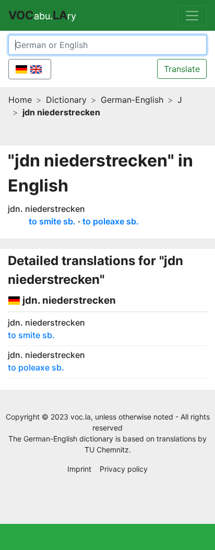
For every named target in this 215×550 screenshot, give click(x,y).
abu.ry (42, 15)
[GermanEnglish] (29, 69)
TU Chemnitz (107, 449)
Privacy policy (124, 468)
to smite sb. (52, 221)
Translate (182, 69)
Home (20, 99)
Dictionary (66, 99)
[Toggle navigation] (192, 15)
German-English (132, 99)
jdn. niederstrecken (46, 209)
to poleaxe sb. (110, 221)
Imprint (79, 468)
